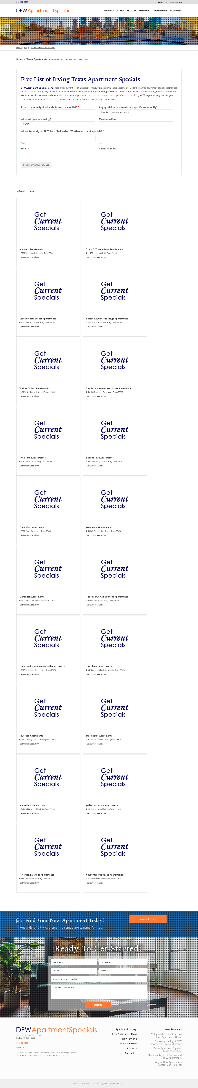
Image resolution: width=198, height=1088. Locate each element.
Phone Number (107, 148)
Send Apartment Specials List (36, 164)
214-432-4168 (22, 2)
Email (25, 148)
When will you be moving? (37, 119)
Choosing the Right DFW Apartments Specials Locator (166, 1043)
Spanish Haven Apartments (43, 47)
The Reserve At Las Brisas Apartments (107, 596)
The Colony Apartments (32, 527)
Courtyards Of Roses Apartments (104, 874)
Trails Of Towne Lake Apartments (104, 249)
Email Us (20, 1047)
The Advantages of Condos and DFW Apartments (165, 1056)
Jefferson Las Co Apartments (102, 805)
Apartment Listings (114, 10)
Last (100, 143)
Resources (176, 10)
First (22, 143)
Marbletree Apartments (99, 735)
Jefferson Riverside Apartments (36, 874)
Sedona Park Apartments (100, 457)
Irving (26, 47)
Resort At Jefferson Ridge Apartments (107, 318)
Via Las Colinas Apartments (34, 388)
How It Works (160, 10)
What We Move (128, 1043)
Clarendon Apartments (31, 596)
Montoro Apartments (31, 249)
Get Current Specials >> (29, 257)
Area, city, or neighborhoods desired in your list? (50, 107)
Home (19, 47)
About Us (162, 2)
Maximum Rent (109, 119)
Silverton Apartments (31, 735)
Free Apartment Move (138, 10)
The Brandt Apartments (32, 457)
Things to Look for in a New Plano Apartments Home (166, 1036)
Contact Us (176, 2)
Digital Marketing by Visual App (113, 1084)
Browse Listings (148, 919)
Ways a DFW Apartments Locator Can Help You (168, 1063)
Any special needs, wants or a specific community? (128, 107)
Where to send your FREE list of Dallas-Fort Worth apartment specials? (62, 131)
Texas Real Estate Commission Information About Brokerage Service (46, 1052)
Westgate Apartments (98, 527)
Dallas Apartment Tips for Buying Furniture (167, 1050)
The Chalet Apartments (99, 666)
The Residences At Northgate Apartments (109, 388)
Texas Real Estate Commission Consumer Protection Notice (42, 1055)
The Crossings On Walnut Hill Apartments (42, 666)
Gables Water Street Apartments (37, 318)
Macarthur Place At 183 (32, 805)
